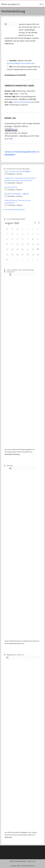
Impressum (31, 861)
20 (22, 249)
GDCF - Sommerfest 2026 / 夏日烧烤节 (18, 171)
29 (33, 254)
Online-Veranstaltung (21, 102)
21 (28, 249)
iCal (10, 138)
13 (22, 244)
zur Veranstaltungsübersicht (15, 209)
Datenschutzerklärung (17, 861)
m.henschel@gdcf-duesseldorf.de (21, 63)
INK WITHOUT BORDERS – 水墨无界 (16, 194)
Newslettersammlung (12, 454)
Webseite (8, 837)
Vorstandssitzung (11, 187)
